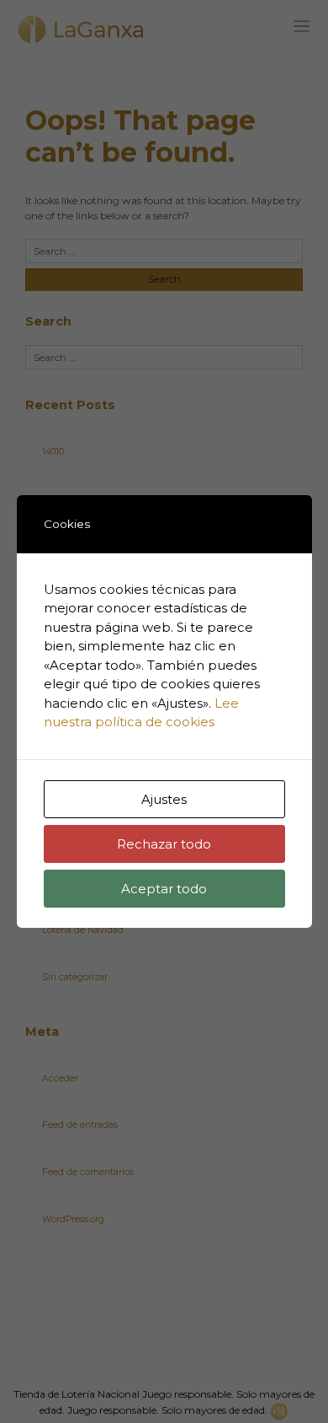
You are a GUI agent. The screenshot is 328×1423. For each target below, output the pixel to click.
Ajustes (164, 799)
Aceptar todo (164, 889)
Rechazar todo (164, 844)
